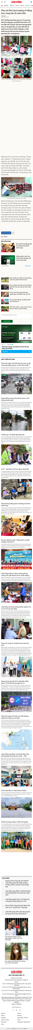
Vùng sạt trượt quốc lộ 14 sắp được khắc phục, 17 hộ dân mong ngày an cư (15, 682)
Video (2, 1024)
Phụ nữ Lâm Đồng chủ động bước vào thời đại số (20, 300)
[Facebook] (20, 1010)
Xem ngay (27, 265)
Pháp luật (3, 1017)
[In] (13, 233)
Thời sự (17, 5)
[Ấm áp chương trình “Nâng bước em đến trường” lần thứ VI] (16, 559)
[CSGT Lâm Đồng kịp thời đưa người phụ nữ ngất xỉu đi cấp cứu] (5, 294)
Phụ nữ (5, 236)
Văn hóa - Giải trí (5, 1019)
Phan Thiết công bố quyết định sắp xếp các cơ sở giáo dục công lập (17, 906)
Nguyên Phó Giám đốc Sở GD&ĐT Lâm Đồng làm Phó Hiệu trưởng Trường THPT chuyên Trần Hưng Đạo (17, 884)
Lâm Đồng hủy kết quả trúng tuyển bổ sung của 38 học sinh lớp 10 (17, 913)
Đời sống (27, 5)
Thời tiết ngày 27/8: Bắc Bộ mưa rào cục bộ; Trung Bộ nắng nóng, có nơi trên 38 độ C (16, 364)
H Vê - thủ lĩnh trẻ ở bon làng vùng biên (15, 469)
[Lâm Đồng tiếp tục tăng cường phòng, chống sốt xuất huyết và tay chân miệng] (16, 592)
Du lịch (18, 1019)
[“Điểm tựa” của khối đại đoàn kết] (16, 455)
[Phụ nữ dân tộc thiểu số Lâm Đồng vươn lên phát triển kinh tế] (5, 279)
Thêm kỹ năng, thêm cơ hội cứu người (14, 822)
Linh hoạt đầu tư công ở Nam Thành (13, 790)
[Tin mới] (5, 2)
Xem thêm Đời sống (8, 359)
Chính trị (12, 5)
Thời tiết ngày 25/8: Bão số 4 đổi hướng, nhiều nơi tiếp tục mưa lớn (15, 717)
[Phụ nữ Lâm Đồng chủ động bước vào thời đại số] (5, 301)
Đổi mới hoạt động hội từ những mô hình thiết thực (24, 246)
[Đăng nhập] (31, 2)
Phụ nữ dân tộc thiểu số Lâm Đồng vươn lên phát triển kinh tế (20, 278)
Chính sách (3, 1022)
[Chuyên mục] (2, 2)
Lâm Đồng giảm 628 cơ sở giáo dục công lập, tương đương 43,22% (17, 900)
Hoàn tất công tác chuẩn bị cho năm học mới (15, 644)
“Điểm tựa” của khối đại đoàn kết (12, 435)
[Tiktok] (13, 1010)
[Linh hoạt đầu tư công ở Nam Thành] (16, 807)
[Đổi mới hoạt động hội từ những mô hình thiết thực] (8, 247)
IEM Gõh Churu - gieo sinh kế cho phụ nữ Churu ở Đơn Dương (21, 307)
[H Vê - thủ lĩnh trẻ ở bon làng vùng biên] (16, 489)
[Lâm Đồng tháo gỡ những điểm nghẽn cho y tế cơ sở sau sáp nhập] (16, 629)
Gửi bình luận (7, 321)
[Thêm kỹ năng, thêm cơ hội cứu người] (16, 842)
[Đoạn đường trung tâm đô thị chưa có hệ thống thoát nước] (16, 420)
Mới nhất (6, 5)
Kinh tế (22, 5)
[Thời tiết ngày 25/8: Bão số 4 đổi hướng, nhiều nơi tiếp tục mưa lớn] (16, 739)
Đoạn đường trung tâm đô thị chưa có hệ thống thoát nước (15, 399)
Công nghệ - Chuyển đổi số (23, 1022)
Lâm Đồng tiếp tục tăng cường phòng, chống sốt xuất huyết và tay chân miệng (15, 574)
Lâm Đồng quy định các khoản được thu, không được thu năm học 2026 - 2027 (15, 755)
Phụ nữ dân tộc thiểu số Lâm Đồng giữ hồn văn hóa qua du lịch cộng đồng (20, 286)
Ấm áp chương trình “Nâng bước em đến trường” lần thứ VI (15, 541)
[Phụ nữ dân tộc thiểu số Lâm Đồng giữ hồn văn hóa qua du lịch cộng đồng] (5, 287)
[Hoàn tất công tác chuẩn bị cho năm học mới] (16, 667)
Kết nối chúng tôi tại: (16, 1007)
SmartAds (6, 265)
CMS (14, 1028)
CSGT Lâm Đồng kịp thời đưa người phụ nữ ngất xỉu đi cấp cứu (20, 293)
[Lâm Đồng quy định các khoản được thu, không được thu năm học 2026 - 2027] (16, 776)
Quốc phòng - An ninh (22, 1017)
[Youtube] (16, 1010)
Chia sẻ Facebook (6, 232)
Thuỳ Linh (3, 15)
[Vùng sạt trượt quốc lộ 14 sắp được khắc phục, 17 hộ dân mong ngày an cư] (16, 701)
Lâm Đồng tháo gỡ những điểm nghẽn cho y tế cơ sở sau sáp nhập (16, 608)
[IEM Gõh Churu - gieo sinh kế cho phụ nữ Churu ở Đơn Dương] (5, 308)
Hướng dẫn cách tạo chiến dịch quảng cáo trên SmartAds (23, 258)
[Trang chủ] (2, 5)
